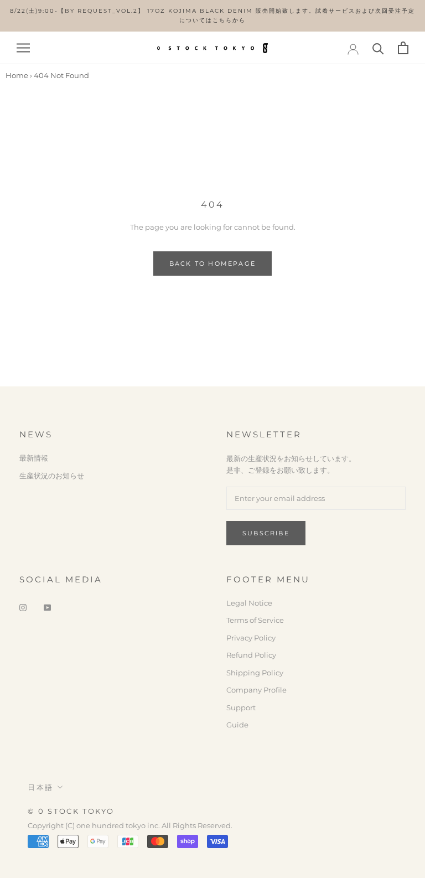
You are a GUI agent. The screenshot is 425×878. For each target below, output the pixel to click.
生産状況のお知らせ (51, 475)
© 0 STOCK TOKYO (71, 811)
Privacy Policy (251, 637)
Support (241, 707)
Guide (237, 724)
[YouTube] (47, 607)
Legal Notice (249, 602)
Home (17, 75)
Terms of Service (255, 620)
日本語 (41, 787)
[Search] (378, 48)
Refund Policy (251, 654)
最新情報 (33, 457)
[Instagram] (23, 607)
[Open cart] (403, 48)
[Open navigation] (23, 48)
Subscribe (265, 533)
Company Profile (256, 689)
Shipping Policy (254, 672)
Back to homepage (212, 263)
